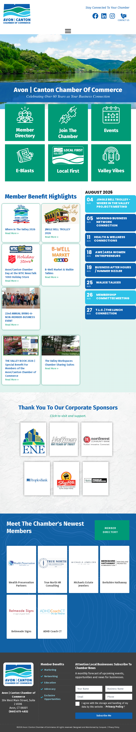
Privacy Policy (114, 706)
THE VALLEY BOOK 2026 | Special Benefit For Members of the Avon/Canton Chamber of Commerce (20, 368)
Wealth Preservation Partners (21, 584)
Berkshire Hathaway (114, 582)
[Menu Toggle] (68, 31)
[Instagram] (112, 16)
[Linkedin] (104, 16)
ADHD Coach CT (52, 631)
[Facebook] (95, 16)
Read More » (12, 233)
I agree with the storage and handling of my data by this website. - (105, 705)
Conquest (102, 727)
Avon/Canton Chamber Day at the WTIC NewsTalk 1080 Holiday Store (20, 273)
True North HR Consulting (52, 584)
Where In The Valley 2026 (20, 229)
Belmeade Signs (21, 631)
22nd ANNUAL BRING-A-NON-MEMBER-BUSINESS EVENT (20, 317)
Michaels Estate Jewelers (83, 584)
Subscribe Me (103, 715)
